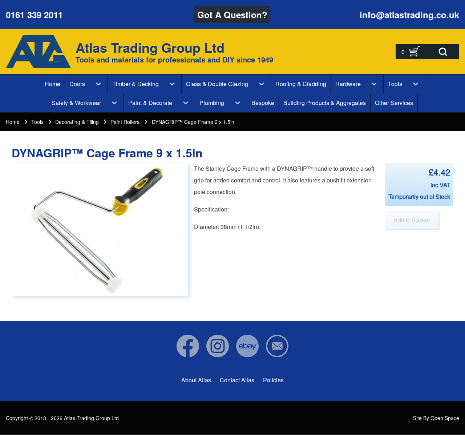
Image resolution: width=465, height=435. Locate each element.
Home (13, 121)
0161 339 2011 (34, 15)
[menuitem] (52, 83)
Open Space (444, 418)
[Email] (277, 346)
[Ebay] (247, 346)
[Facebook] (187, 346)
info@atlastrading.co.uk (409, 14)
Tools (37, 121)
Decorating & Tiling (77, 121)
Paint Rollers (125, 121)
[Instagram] (217, 346)
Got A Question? (232, 14)
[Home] (38, 51)
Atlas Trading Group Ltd (150, 47)
